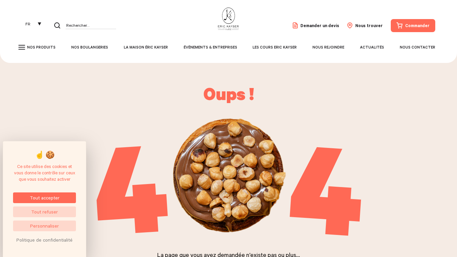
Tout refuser (44, 212)
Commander (417, 25)
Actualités (372, 47)
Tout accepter (45, 197)
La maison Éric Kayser (146, 47)
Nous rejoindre (328, 47)
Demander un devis (319, 25)
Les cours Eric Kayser (275, 47)
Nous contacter (417, 47)
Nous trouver (369, 25)
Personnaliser (44, 226)
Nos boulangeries (89, 47)
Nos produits (41, 47)
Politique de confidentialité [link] (44, 240)
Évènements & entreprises (210, 47)
